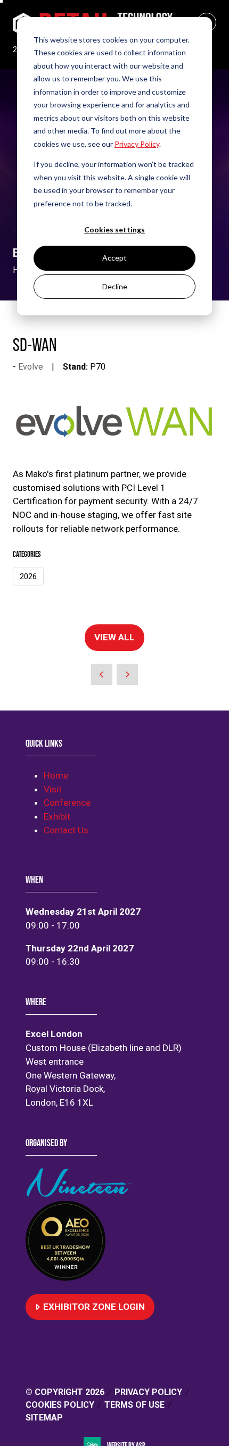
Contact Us (66, 830)
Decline (114, 286)
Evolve (30, 367)
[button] (114, 637)
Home (56, 775)
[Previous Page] (101, 674)
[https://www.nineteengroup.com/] (81, 1193)
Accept (114, 257)
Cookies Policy (60, 1405)
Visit (53, 789)
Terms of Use (134, 1405)
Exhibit (57, 816)
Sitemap (44, 1417)
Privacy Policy (148, 1392)
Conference (67, 802)
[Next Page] (127, 674)
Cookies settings (114, 229)
